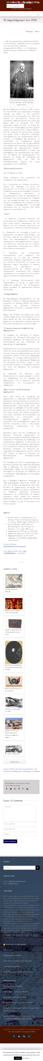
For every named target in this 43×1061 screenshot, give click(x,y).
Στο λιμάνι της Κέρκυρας (12, 754)
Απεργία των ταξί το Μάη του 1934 (12, 710)
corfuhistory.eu (13, 883)
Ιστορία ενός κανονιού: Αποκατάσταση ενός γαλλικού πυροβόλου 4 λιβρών (12, 734)
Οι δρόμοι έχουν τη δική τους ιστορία (17, 972)
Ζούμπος (12, 769)
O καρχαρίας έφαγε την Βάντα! (15, 991)
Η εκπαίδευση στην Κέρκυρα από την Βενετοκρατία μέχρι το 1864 (13, 667)
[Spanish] (38, 2)
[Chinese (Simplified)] (10, 2)
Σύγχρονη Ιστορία (27, 769)
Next (36, 31)
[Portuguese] (32, 2)
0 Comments (36, 771)
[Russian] (35, 2)
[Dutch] (13, 2)
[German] (21, 2)
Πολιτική (18, 769)
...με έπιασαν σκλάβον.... (12, 966)
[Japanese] (30, 2)
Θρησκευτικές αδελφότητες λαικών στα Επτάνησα (13, 611)
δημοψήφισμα (27, 771)
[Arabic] (8, 2)
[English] (16, 2)
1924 (4, 771)
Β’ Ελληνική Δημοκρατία (14, 771)
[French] (19, 2)
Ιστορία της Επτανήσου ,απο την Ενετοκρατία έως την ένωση (13, 632)
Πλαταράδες (8, 950)
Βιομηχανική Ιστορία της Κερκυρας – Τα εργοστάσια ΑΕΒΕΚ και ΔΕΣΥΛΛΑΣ (19, 1017)
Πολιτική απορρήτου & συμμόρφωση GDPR (21, 1031)
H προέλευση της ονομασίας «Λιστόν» (18, 1002)
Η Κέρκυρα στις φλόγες (12, 955)
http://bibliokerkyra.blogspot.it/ (14, 546)
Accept (18, 1058)
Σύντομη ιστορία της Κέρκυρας (11, 590)
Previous (30, 31)
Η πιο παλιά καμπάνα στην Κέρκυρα (17, 961)
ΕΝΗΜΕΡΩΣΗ (9, 553)
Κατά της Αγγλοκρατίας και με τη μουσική (13, 690)
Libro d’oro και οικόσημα (12, 986)
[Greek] (24, 2)
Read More (25, 1058)
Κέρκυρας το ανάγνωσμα (16, 944)
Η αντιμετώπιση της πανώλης (14, 997)
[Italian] (27, 2)
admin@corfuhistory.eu (16, 881)
